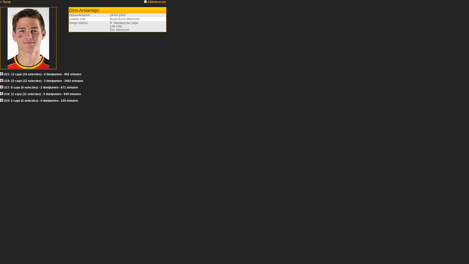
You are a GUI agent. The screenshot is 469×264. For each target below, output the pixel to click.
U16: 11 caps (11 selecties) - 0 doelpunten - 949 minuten (42, 94)
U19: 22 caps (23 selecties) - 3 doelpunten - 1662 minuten (43, 81)
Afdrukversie (157, 2)
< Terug (5, 2)
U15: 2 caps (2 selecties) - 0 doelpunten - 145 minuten (41, 100)
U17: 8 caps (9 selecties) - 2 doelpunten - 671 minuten (41, 87)
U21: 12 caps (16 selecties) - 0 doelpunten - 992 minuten (42, 74)
